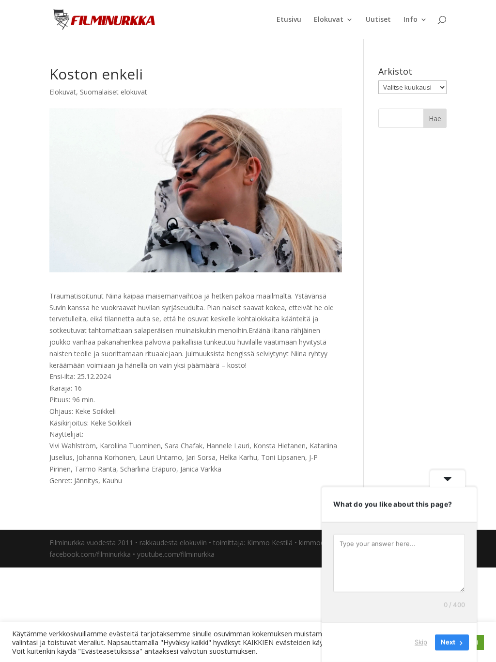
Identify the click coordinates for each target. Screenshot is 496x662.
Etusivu (289, 20)
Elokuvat (328, 20)
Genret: (61, 480)
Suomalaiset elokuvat (113, 91)
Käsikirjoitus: (70, 422)
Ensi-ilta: (62, 376)
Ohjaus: (62, 411)
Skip (421, 642)
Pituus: (59, 399)
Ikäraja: (60, 388)
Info (410, 20)
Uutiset (378, 20)
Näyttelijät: (66, 434)
